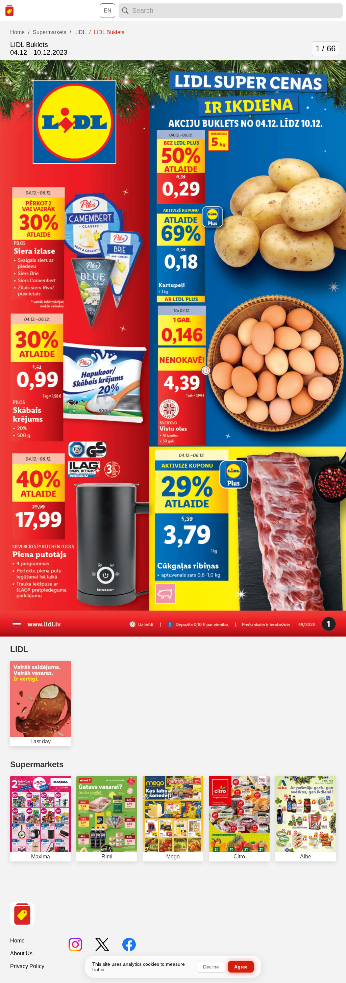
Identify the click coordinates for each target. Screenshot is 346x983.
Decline (211, 966)
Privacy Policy (27, 966)
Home (17, 940)
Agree (241, 966)
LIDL (19, 649)
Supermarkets (37, 764)
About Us (21, 953)
